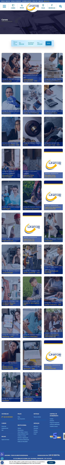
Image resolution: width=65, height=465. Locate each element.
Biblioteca (36, 426)
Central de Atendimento (16, 1)
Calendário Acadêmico (27, 1)
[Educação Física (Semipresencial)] (53, 163)
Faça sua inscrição (8, 417)
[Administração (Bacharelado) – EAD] (32, 67)
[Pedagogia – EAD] (32, 355)
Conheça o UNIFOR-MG (5, 1)
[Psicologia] (11, 387)
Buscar (48, 43)
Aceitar (51, 462)
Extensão (36, 432)
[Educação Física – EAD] (53, 131)
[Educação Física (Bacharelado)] (11, 163)
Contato (51, 419)
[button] (2, 454)
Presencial (4, 426)
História (19, 428)
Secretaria (36, 428)
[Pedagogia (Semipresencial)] (53, 355)
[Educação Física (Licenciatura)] (32, 163)
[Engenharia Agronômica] (32, 195)
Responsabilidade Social (23, 434)
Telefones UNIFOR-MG (55, 425)
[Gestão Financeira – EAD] (53, 291)
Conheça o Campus (22, 436)
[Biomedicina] (11, 99)
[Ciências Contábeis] (53, 99)
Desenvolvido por (43, 455)
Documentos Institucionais (23, 440)
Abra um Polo (46, 1)
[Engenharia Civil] (11, 227)
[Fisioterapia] (53, 227)
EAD (2, 430)
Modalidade (31, 42)
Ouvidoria (52, 421)
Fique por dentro (37, 417)
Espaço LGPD (34, 1)
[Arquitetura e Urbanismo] (53, 67)
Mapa (19, 417)
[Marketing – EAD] (11, 323)
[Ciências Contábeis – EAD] (11, 131)
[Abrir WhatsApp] (61, 461)
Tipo (20, 42)
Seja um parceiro (21, 419)
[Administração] (11, 67)
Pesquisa (35, 430)
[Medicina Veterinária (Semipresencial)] (53, 323)
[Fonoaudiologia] (11, 259)
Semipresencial (5, 428)
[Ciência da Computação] (32, 99)
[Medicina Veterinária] (32, 323)
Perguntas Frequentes (54, 423)
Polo (38, 42)
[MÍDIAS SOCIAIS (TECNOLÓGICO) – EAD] (11, 355)
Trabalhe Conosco (54, 426)
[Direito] (32, 131)
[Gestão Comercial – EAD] (32, 259)
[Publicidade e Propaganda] (32, 387)
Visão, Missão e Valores (23, 432)
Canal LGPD (40, 1)
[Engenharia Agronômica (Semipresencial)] (53, 195)
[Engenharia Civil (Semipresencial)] (32, 227)
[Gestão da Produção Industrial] (53, 259)
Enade (35, 434)
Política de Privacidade (23, 442)
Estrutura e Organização (23, 438)
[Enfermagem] (11, 195)
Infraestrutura (21, 430)
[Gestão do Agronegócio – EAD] (32, 291)
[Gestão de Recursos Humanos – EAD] (11, 291)
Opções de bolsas (5, 440)
